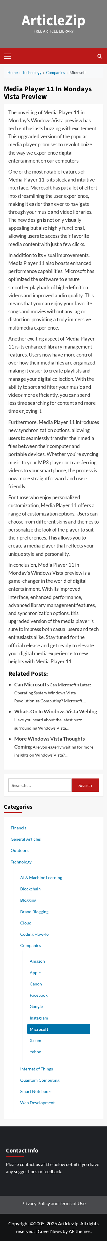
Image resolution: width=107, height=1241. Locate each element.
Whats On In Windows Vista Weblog (55, 711)
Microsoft (39, 1029)
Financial (19, 827)
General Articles (26, 839)
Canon (36, 983)
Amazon (37, 961)
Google (36, 1006)
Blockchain (30, 888)
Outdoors (20, 850)
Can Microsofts (31, 684)
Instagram (39, 1017)
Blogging (28, 900)
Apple (35, 972)
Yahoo (35, 1051)
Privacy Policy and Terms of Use (53, 1203)
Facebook (39, 995)
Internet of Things (36, 1068)
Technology (21, 861)
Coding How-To (34, 934)
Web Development (37, 1102)
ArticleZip (54, 20)
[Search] (99, 56)
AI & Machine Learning (41, 877)
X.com (35, 1040)
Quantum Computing (39, 1080)
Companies (30, 945)
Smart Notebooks (36, 1091)
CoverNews (50, 1231)
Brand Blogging (34, 911)
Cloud (26, 922)
